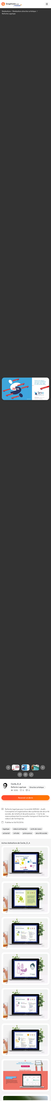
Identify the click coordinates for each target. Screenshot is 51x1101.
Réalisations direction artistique (24, 11)
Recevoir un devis (25, 798)
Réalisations (6, 11)
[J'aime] (19, 774)
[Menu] (47, 4)
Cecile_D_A (16, 784)
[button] (8, 767)
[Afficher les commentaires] (25, 774)
